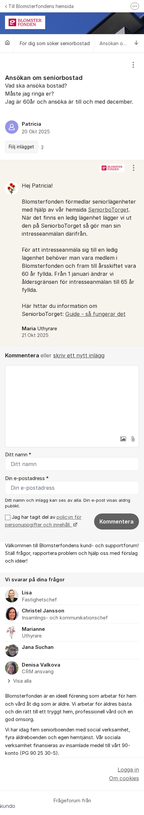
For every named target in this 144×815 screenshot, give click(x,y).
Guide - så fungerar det (95, 314)
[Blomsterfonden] (7, 42)
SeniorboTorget (108, 209)
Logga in (128, 769)
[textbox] (72, 398)
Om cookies (124, 778)
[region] (72, 106)
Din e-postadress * (27, 478)
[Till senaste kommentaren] (136, 43)
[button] (123, 439)
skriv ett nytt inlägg (78, 355)
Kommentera (116, 521)
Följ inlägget (21, 146)
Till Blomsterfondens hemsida (41, 6)
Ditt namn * (18, 455)
